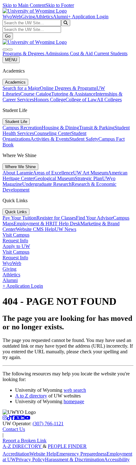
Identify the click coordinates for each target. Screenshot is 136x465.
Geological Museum (54, 178)
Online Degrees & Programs (68, 88)
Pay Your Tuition (19, 218)
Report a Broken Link (24, 440)
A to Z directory (31, 395)
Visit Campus (16, 235)
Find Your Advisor (94, 218)
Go (7, 36)
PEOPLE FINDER (67, 446)
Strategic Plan (88, 178)
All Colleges (109, 99)
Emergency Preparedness (81, 453)
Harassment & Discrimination (74, 459)
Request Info (15, 240)
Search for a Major (21, 88)
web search (75, 390)
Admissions (57, 53)
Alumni (60, 16)
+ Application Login (88, 16)
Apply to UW (16, 246)
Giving (28, 16)
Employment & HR (33, 223)
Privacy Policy (30, 459)
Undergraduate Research (46, 184)
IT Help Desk (66, 223)
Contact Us (14, 429)
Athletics (44, 16)
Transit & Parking (96, 127)
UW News (65, 229)
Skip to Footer (60, 5)
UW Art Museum (90, 172)
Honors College (49, 99)
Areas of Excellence (53, 172)
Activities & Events (49, 139)
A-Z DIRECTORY (23, 446)
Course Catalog (35, 94)
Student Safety (83, 139)
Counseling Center (52, 133)
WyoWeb (12, 16)
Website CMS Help (35, 229)
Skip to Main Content (24, 5)
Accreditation (16, 453)
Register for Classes (56, 218)
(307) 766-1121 (48, 423)
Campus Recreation (22, 127)
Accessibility (117, 459)
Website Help (42, 453)
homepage (74, 401)
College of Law (81, 99)
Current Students (110, 53)
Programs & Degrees (24, 53)
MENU (11, 59)
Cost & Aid (82, 53)
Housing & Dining (60, 127)
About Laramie (18, 172)
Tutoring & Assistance (73, 94)
